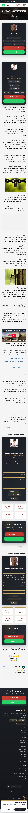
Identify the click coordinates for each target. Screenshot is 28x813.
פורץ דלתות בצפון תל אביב (17, 358)
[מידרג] (12, 786)
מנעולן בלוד (24, 756)
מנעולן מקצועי (22, 324)
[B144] (8, 786)
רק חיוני (8, 809)
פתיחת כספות (22, 27)
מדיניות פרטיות (17, 798)
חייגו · (13, 96)
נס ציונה (23, 60)
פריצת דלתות (22, 16)
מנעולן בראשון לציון (22, 751)
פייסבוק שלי (23, 411)
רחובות (23, 49)
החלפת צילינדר (21, 34)
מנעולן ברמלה (23, 759)
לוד (24, 52)
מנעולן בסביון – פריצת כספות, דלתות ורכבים (13, 371)
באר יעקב (23, 42)
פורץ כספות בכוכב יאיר (18, 367)
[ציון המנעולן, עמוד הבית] (21, 5)
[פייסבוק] (19, 786)
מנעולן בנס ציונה (23, 761)
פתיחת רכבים (22, 19)
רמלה (23, 56)
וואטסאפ (13, 101)
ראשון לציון (22, 45)
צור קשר (9, 798)
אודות (13, 798)
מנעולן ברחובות (23, 754)
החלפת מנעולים (21, 30)
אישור (20, 809)
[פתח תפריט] (7, 5)
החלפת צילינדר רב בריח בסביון (16, 354)
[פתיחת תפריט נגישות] (25, 798)
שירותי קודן (22, 23)
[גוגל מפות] (15, 786)
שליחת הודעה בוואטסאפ (19, 770)
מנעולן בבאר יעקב (22, 749)
